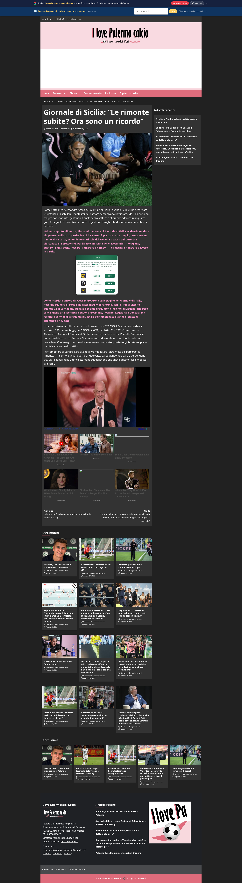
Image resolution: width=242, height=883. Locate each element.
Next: (125, 515)
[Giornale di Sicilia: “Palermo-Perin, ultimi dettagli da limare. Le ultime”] (59, 697)
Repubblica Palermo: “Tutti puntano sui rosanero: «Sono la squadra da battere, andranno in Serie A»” (96, 614)
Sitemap (57, 853)
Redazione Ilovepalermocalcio (58, 129)
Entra (173, 11)
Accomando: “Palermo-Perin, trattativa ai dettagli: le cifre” (96, 567)
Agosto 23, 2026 (51, 573)
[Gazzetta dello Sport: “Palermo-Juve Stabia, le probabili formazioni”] (96, 697)
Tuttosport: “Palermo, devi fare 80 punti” (58, 663)
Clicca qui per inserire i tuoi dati (191, 11)
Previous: (67, 514)
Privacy (68, 853)
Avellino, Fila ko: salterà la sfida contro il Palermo (57, 566)
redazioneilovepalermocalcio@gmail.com (64, 850)
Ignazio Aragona (69, 841)
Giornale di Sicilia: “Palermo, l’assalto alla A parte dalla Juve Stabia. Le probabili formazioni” (133, 665)
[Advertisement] (121, 68)
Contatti (47, 853)
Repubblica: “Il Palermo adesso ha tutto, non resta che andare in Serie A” (132, 613)
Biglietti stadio (129, 93)
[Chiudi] (206, 3)
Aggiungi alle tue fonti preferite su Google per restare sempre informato (84, 3)
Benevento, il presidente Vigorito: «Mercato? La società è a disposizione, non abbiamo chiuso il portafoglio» (176, 148)
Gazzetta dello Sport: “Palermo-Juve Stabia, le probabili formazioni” (94, 715)
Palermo (58, 93)
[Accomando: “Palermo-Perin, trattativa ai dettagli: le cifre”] (96, 549)
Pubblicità (59, 19)
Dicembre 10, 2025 (80, 129)
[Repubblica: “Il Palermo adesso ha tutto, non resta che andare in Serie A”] (134, 595)
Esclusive (110, 93)
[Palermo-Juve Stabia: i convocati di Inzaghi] (134, 549)
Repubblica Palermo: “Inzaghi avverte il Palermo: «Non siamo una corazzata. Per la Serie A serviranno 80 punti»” (58, 616)
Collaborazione (75, 19)
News (73, 93)
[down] (64, 93)
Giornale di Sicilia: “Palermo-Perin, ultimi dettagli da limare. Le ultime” (59, 715)
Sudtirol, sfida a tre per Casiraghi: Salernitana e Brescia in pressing (174, 129)
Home (45, 93)
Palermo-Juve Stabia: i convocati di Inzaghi (130, 566)
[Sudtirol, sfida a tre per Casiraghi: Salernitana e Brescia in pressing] (89, 755)
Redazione (46, 19)
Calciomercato (93, 93)
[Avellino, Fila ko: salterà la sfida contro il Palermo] (59, 549)
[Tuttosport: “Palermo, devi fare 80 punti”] (59, 646)
